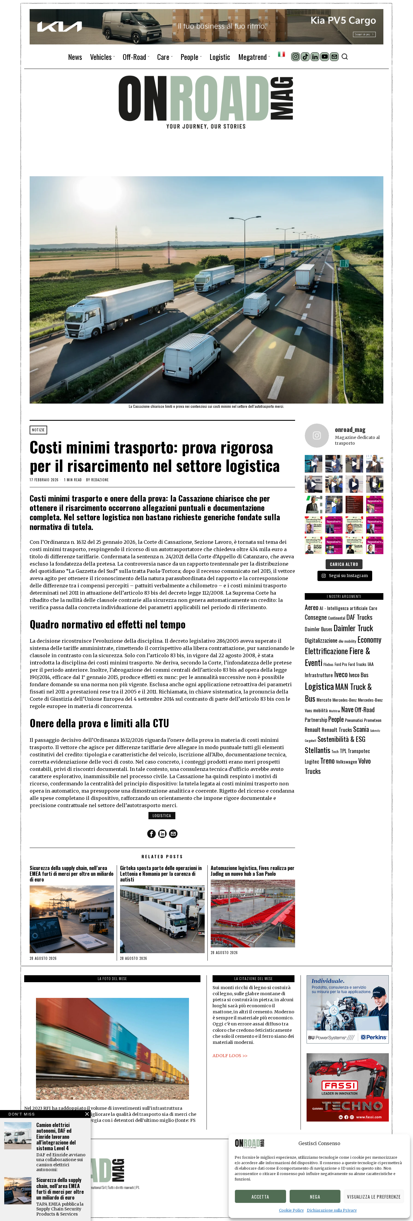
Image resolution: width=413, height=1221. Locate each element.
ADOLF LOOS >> (230, 1055)
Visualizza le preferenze (374, 1196)
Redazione (100, 480)
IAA (371, 663)
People (336, 719)
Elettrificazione (326, 650)
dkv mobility (347, 641)
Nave (347, 709)
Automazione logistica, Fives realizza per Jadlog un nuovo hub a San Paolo (252, 871)
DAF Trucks (359, 617)
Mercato (324, 699)
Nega (315, 1196)
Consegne (316, 617)
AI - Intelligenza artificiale (344, 607)
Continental (336, 618)
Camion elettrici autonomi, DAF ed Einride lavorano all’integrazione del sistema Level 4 (56, 1136)
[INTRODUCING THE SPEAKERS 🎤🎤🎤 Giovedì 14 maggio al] (375, 504)
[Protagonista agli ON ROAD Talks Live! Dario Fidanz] (375, 463)
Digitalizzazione (321, 640)
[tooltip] (295, 56)
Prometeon (372, 720)
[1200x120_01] (206, 26)
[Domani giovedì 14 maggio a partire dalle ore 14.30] (354, 504)
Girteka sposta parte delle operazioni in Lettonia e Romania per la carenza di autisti (161, 874)
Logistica (162, 815)
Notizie (38, 429)
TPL (343, 751)
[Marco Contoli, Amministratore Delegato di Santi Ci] (334, 504)
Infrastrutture (319, 675)
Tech (335, 751)
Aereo (311, 607)
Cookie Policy (291, 1210)
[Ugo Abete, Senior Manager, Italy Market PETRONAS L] (334, 484)
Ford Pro (341, 664)
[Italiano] (281, 54)
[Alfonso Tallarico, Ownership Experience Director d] (354, 463)
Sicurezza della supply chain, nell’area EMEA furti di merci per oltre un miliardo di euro (71, 874)
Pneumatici (354, 720)
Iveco (341, 674)
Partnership (316, 719)
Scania (361, 729)
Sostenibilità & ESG (341, 739)
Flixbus (328, 664)
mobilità (320, 710)
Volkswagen (346, 761)
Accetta (260, 1196)
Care (373, 608)
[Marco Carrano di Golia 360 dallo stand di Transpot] (354, 484)
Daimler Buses (318, 629)
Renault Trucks (337, 729)
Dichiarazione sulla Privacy (332, 1210)
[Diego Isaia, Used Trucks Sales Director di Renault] (375, 484)
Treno (327, 760)
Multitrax (334, 710)
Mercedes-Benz (345, 700)
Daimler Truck (353, 627)
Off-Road (365, 709)
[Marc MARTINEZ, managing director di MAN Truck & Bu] (334, 463)
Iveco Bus (359, 675)
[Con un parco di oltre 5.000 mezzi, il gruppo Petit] (313, 504)
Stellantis (317, 749)
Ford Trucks (357, 664)
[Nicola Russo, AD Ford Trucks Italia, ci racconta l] (313, 484)
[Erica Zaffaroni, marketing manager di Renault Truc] (313, 463)
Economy (369, 639)
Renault (312, 729)
